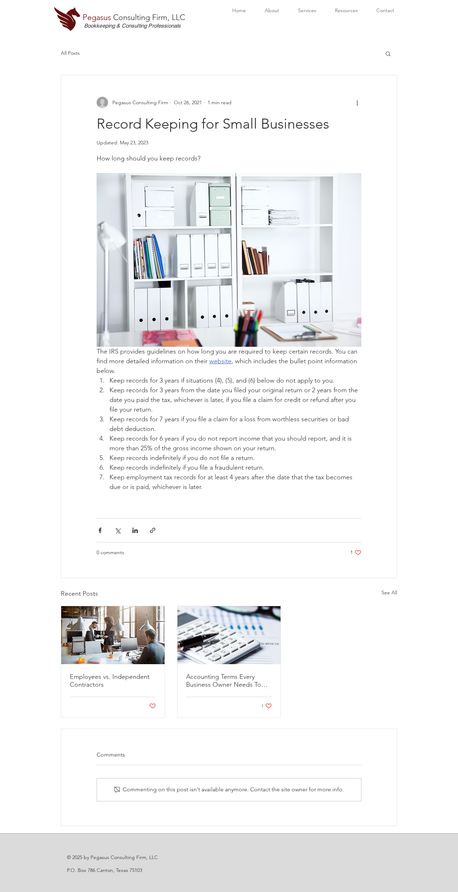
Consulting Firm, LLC (134, 17)
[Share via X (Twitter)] (117, 530)
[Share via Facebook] (100, 530)
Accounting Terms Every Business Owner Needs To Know (223, 681)
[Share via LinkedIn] (135, 530)
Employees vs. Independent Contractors (110, 681)
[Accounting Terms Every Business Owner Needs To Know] (229, 635)
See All (389, 592)
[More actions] (357, 102)
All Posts (70, 53)
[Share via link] (152, 530)
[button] (388, 53)
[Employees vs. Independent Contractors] (113, 635)
